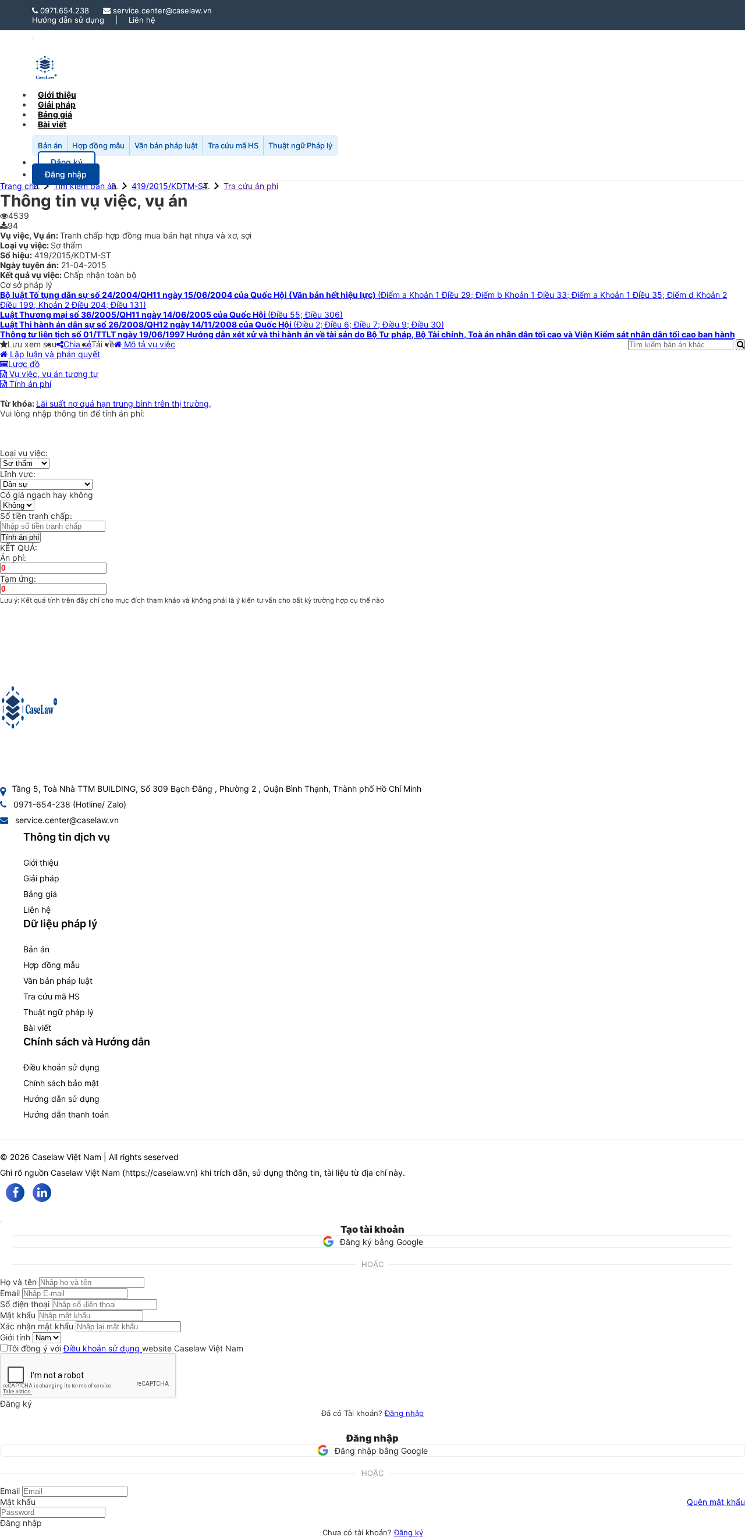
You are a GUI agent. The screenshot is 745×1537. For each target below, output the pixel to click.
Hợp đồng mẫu (98, 145)
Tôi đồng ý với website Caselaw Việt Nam (125, 1348)
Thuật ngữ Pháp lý (300, 145)
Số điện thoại (24, 1304)
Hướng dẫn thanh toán (66, 1114)
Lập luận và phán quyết (54, 354)
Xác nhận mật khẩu (36, 1326)
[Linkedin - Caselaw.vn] (42, 1192)
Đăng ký (408, 1532)
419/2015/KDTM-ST (170, 186)
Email (10, 1293)
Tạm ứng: (18, 579)
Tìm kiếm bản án (85, 186)
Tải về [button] (102, 344)
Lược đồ (24, 364)
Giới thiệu (40, 862)
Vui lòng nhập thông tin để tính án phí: (72, 413)
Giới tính (15, 1337)
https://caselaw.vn (160, 1172)
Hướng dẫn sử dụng (68, 19)
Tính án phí (29, 384)
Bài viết (52, 124)
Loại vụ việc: (24, 453)
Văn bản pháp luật (166, 145)
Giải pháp (41, 878)
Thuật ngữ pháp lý (58, 1012)
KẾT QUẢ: (18, 548)
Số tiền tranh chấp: (36, 516)
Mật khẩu (18, 1315)
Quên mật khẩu (716, 1502)
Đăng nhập (404, 1413)
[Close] (1, 1222)
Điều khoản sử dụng (61, 1067)
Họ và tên (18, 1282)
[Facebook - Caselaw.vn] (15, 1192)
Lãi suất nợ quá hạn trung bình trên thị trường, (123, 403)
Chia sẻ (77, 344)
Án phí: (13, 558)
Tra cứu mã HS (233, 145)
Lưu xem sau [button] (32, 344)
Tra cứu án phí (251, 186)
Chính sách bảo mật (61, 1083)
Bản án (50, 145)
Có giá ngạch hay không (46, 495)
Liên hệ (142, 19)
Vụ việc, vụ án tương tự (52, 374)
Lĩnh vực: (18, 474)
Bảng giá (40, 894)
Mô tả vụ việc (148, 344)
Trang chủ (19, 186)
